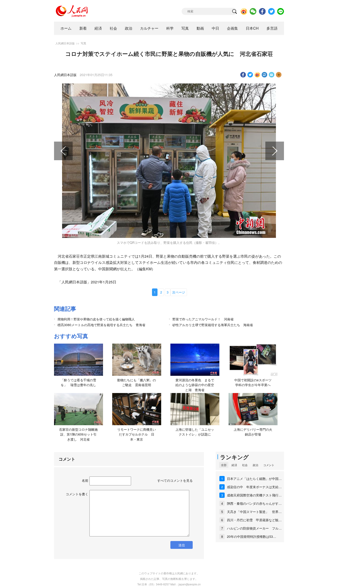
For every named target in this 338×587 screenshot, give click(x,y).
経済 (98, 28)
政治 (128, 28)
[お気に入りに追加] (279, 74)
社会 (113, 28)
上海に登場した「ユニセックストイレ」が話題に (194, 432)
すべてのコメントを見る (175, 480)
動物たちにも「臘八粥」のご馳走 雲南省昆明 (136, 382)
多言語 (272, 28)
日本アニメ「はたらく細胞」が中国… (254, 478)
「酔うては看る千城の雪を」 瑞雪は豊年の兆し (78, 382)
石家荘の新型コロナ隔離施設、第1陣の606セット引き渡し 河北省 (78, 434)
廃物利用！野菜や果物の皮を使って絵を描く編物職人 (96, 319)
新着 (83, 28)
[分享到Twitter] (250, 74)
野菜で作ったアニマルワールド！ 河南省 (203, 319)
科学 (170, 28)
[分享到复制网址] (264, 74)
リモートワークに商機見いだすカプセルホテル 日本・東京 (136, 434)
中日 (215, 28)
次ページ (178, 292)
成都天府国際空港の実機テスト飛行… (254, 495)
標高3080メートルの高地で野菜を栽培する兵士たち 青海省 (101, 324)
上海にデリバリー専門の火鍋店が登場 (253, 432)
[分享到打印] (272, 74)
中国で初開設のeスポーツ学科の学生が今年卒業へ (253, 382)
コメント (268, 465)
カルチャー (149, 28)
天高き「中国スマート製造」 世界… (254, 511)
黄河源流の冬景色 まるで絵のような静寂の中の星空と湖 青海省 (194, 385)
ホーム (66, 28)
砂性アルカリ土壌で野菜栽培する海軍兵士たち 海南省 (212, 324)
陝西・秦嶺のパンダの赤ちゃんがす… (254, 503)
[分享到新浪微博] (257, 74)
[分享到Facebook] (243, 74)
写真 (185, 28)
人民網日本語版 (65, 43)
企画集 (232, 28)
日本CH (252, 28)
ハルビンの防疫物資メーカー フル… (254, 528)
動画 (200, 28)
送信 (181, 545)
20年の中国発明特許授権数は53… (251, 536)
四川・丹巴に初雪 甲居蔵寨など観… (254, 520)
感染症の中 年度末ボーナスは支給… (254, 486)
